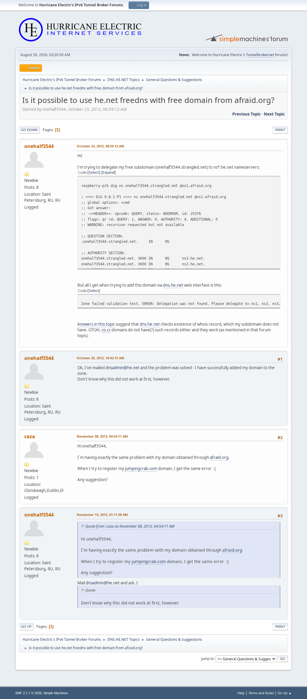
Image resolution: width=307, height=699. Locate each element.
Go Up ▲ (285, 693)
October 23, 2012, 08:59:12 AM (100, 146)
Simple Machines (55, 693)
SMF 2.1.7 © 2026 (28, 693)
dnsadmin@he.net (122, 367)
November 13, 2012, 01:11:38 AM (102, 514)
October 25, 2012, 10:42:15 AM (100, 358)
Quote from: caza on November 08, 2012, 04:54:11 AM (129, 526)
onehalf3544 (39, 146)
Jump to (207, 658)
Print (280, 130)
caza (29, 436)
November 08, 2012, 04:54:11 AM (102, 436)
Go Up (26, 626)
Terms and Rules (261, 693)
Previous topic (246, 114)
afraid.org (219, 457)
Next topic (274, 114)
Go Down (29, 130)
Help (241, 693)
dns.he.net (173, 285)
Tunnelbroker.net (260, 54)
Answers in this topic (96, 324)
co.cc (106, 330)
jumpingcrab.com (141, 468)
